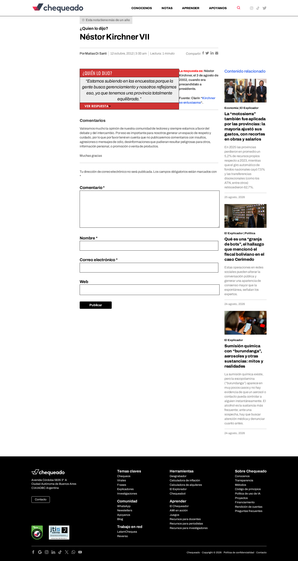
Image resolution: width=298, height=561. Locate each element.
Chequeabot (177, 493)
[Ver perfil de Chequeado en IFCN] (37, 533)
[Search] (238, 7)
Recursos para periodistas (186, 523)
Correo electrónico (99, 259)
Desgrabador (178, 476)
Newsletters (124, 510)
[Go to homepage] (64, 8)
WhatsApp (124, 506)
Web (84, 281)
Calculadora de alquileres (186, 484)
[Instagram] (48, 553)
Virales (121, 480)
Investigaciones (127, 493)
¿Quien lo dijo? (94, 28)
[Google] (41, 553)
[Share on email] (216, 53)
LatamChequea (127, 531)
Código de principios (248, 489)
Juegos (174, 514)
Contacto (40, 499)
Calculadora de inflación (185, 480)
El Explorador (178, 489)
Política (250, 233)
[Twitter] (68, 553)
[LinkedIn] (54, 553)
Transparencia (244, 480)
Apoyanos (218, 8)
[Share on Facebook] (203, 53)
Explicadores (125, 489)
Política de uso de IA (247, 493)
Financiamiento (245, 502)
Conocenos (141, 8)
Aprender (190, 8)
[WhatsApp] (75, 553)
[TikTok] (61, 553)
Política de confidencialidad (239, 552)
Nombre (89, 238)
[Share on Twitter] (207, 53)
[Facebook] (34, 553)
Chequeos (123, 476)
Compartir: (194, 53)
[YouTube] (80, 553)
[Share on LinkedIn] (212, 53)
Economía (231, 107)
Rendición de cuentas (248, 506)
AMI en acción (179, 510)
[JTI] (59, 533)
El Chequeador (179, 506)
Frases (121, 484)
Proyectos (241, 498)
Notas (167, 8)
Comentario (92, 187)
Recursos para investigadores (189, 528)
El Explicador (249, 107)
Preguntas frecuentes (248, 511)
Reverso (122, 536)
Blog (120, 519)
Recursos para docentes (185, 519)
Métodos (240, 484)
